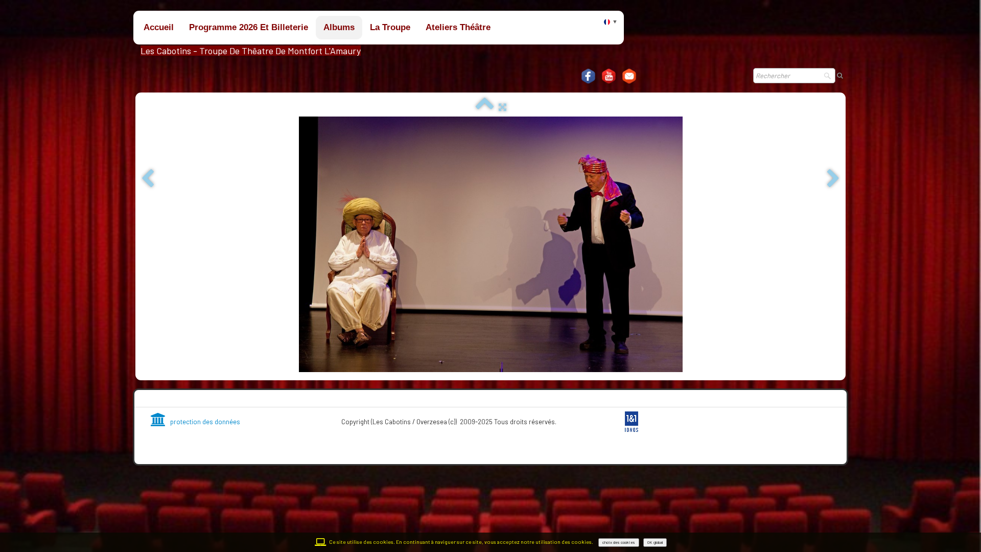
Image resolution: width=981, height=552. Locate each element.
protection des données (205, 422)
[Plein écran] (502, 107)
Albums (339, 27)
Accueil (159, 27)
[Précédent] (148, 179)
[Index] (485, 107)
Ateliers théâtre (458, 27)
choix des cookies (618, 542)
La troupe (390, 27)
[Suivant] (833, 179)
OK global (655, 542)
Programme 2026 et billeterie (248, 27)
